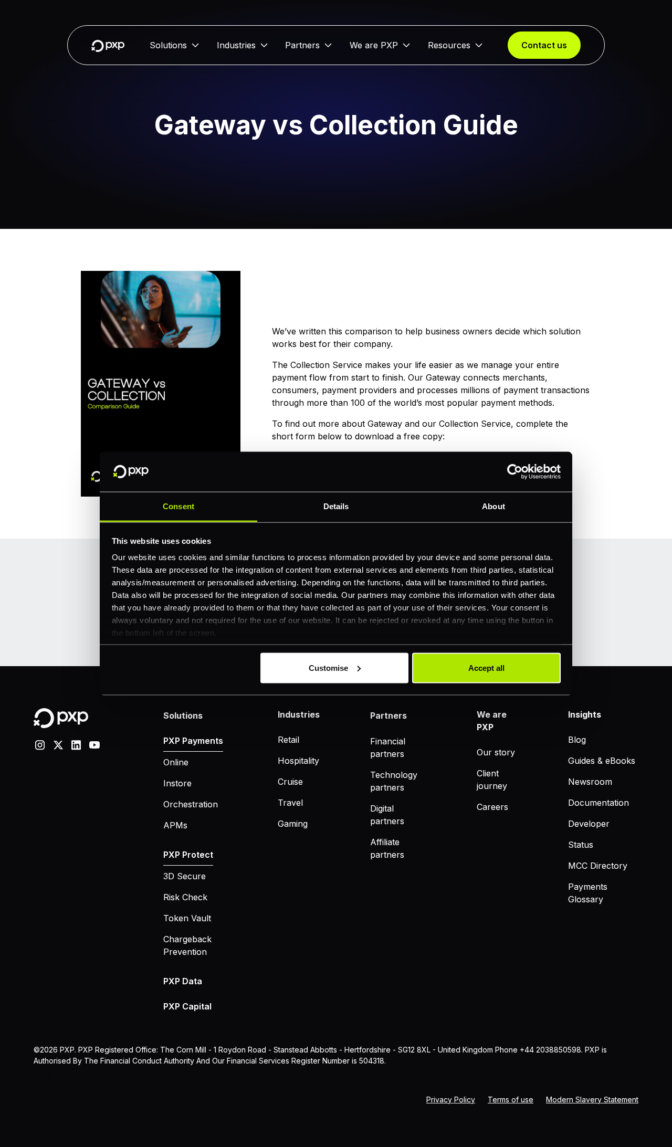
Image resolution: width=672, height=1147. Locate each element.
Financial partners (387, 747)
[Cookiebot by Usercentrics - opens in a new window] (515, 472)
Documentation (598, 802)
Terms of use (510, 1099)
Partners (302, 45)
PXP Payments (193, 740)
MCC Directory (597, 865)
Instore (177, 783)
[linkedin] (76, 743)
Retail (288, 739)
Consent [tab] (178, 506)
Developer (589, 823)
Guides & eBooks (601, 760)
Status (580, 844)
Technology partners (393, 781)
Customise (328, 667)
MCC (39, 1075)
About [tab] (493, 506)
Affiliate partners (387, 848)
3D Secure (184, 876)
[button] (174, 45)
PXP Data (182, 981)
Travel (290, 802)
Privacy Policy (450, 1099)
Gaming (293, 823)
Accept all (486, 667)
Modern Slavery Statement (592, 1099)
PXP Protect (188, 854)
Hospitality (298, 760)
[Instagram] (40, 743)
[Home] (107, 45)
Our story (496, 752)
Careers (492, 807)
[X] (58, 743)
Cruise (290, 781)
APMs (175, 825)
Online (175, 762)
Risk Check (185, 897)
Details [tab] (336, 506)
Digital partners (387, 814)
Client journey (492, 779)
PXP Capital (187, 1006)
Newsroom (590, 781)
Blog (577, 739)
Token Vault (187, 918)
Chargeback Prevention (187, 945)
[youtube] (94, 743)
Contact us (544, 45)
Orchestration (190, 804)
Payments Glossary (587, 892)
